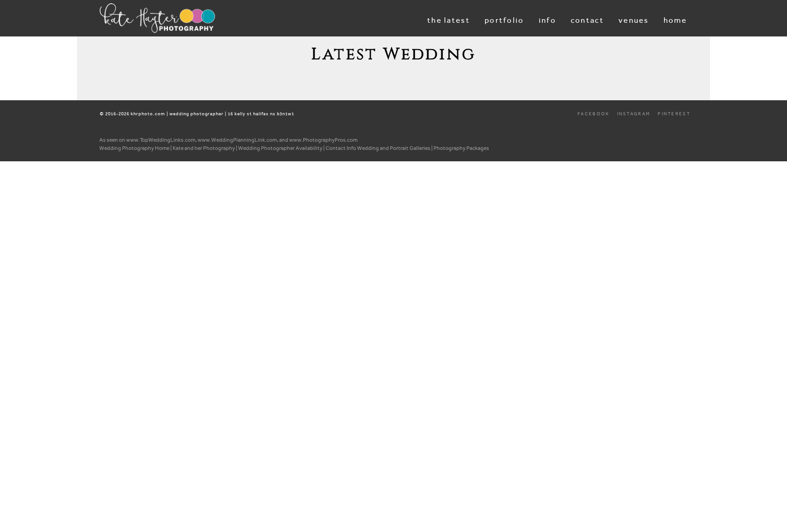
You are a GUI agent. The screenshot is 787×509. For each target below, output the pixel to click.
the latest (448, 20)
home (675, 20)
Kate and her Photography (204, 148)
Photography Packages (461, 148)
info (547, 20)
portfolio (504, 20)
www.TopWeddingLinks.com (160, 140)
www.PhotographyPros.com (323, 140)
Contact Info (341, 148)
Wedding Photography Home (134, 148)
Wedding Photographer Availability (280, 148)
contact (587, 20)
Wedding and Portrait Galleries (393, 148)
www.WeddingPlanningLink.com (237, 140)
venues (633, 20)
